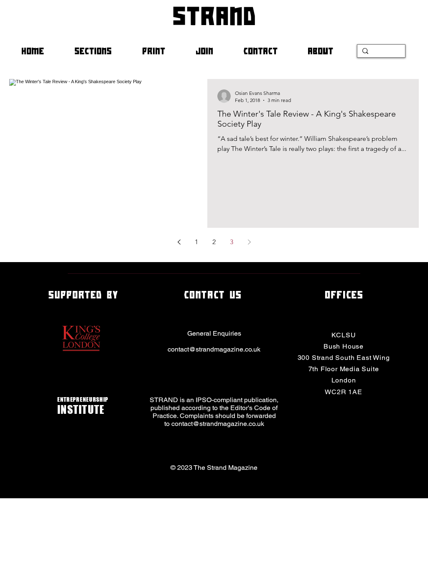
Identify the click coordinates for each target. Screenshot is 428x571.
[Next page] (249, 242)
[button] (102, 51)
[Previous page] (178, 242)
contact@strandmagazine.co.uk (214, 349)
